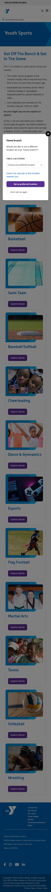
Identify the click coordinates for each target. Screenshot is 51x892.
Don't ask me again (19, 192)
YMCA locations (15, 159)
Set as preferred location (25, 184)
